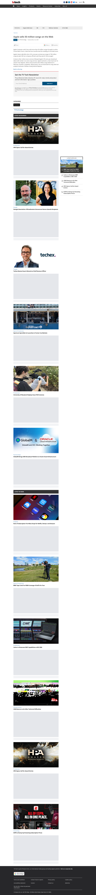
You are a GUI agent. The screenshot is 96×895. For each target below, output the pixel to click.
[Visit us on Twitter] (67, 2)
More (64, 6)
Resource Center (47, 6)
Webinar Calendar (53, 28)
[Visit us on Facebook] (64, 2)
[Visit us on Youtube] (71, 2)
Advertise (67, 883)
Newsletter (55, 45)
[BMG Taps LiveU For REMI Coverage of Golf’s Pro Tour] (71, 166)
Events (38, 6)
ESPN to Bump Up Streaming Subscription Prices (72, 192)
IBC (37, 28)
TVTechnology (23, 39)
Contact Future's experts (37, 879)
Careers (33, 883)
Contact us (50, 883)
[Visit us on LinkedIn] (69, 2)
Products (31, 6)
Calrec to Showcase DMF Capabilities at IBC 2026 (71, 175)
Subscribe (57, 6)
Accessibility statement (19, 883)
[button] (81, 2)
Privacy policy (51, 879)
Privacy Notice (18, 88)
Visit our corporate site (66, 869)
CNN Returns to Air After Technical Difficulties (70, 181)
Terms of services (33, 87)
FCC (43, 28)
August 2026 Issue (27, 28)
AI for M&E (65, 28)
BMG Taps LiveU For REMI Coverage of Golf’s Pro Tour (71, 170)
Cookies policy (68, 879)
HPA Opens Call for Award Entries (71, 187)
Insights (24, 6)
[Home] (14, 6)
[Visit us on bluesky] (74, 2)
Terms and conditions (19, 879)
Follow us (48, 45)
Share (17, 45)
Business (16, 32)
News (18, 6)
